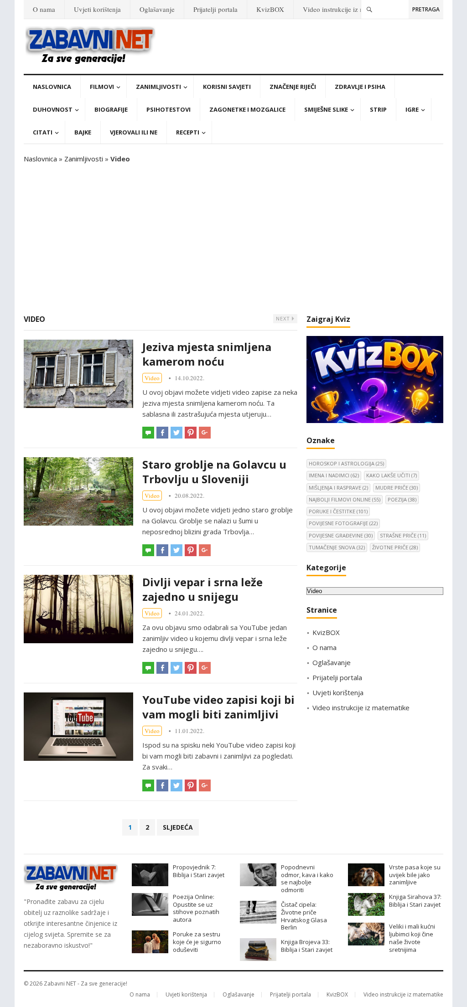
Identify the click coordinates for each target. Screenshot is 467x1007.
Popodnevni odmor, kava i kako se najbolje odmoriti (307, 878)
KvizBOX (270, 9)
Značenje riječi (293, 87)
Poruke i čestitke (338, 511)
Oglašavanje (157, 9)
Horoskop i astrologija (346, 463)
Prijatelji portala (215, 9)
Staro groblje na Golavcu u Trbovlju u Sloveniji (214, 471)
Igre (412, 109)
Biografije (111, 109)
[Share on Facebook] (162, 433)
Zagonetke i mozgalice (247, 109)
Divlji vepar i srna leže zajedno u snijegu (202, 589)
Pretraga (426, 9)
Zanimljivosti (158, 87)
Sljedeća (178, 827)
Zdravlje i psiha (360, 87)
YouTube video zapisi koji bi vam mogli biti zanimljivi (218, 707)
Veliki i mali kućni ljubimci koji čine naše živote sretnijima (412, 937)
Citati (42, 132)
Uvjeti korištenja (97, 9)
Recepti (187, 132)
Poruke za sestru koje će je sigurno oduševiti (197, 942)
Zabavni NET (60, 983)
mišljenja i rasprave (338, 487)
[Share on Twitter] (176, 433)
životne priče (395, 547)
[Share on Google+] (205, 433)
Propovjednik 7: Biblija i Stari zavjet (198, 871)
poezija (402, 499)
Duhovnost (53, 109)
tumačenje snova (337, 547)
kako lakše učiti (391, 475)
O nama (44, 9)
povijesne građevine (341, 535)
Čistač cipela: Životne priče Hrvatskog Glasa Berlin (304, 915)
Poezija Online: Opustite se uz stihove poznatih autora (196, 908)
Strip (378, 109)
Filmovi (102, 87)
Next (284, 318)
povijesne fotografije (343, 523)
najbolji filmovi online (344, 499)
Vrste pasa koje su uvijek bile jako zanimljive (415, 875)
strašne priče (403, 535)
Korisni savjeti (227, 87)
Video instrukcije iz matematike (348, 9)
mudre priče (396, 487)
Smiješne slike (326, 109)
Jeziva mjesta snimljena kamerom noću (206, 354)
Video (152, 378)
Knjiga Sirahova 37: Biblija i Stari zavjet (415, 901)
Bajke (82, 132)
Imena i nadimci (334, 475)
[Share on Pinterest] (191, 433)
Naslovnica (52, 87)
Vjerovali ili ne (133, 132)
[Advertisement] (233, 239)
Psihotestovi (168, 109)
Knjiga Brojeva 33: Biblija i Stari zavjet (306, 946)
